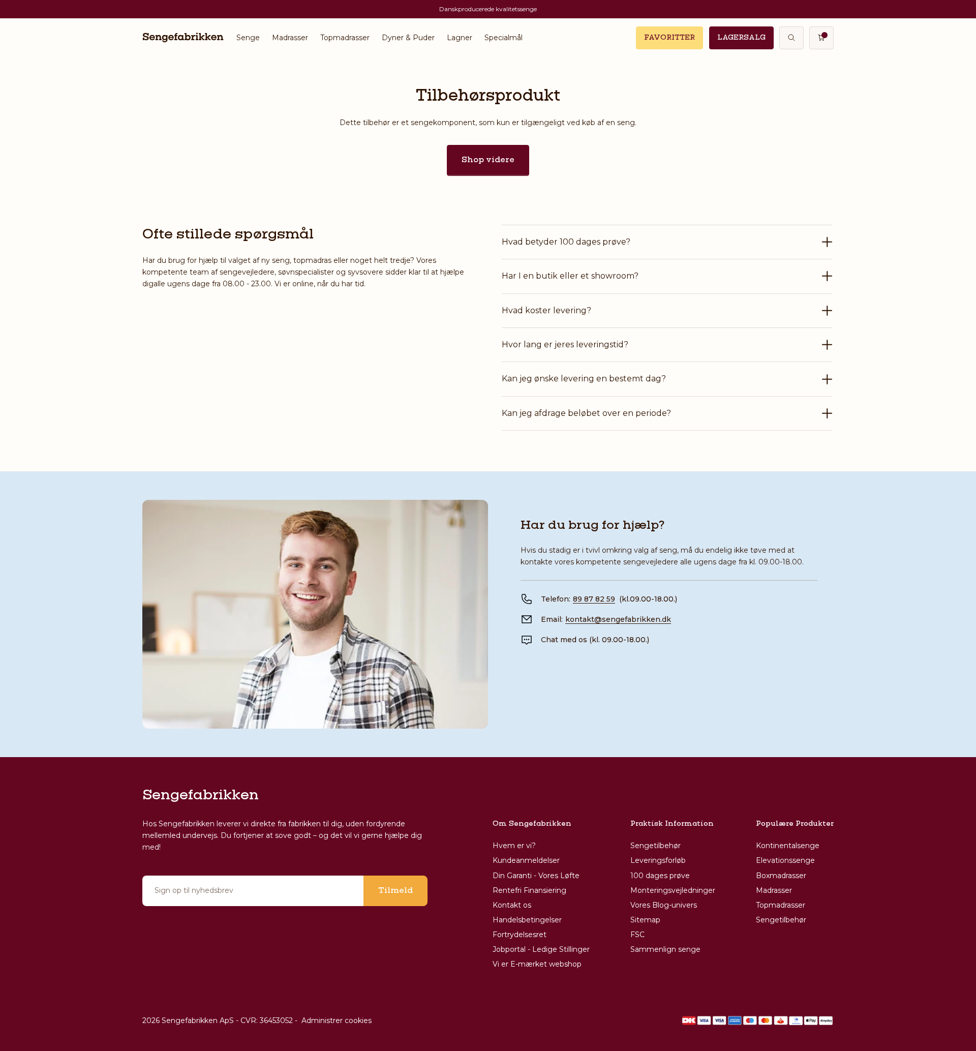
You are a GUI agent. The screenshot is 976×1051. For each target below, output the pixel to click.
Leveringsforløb (658, 860)
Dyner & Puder (408, 37)
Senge (248, 37)
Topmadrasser (345, 37)
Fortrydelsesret (519, 934)
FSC (637, 934)
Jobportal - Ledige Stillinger (541, 949)
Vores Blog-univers (663, 905)
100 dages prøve (660, 875)
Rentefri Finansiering (529, 890)
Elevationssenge (785, 860)
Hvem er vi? (514, 845)
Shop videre (488, 160)
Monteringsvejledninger (672, 890)
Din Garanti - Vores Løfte (536, 875)
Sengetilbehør (655, 845)
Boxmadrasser (781, 875)
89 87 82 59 (594, 599)
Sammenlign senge (665, 949)
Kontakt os (512, 905)
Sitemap (645, 919)
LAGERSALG (741, 37)
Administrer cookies (336, 1020)
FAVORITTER (669, 37)
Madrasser (290, 37)
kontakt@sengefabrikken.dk (618, 619)
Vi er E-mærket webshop (537, 964)
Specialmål (503, 37)
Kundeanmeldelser (526, 860)
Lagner (459, 37)
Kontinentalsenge (787, 845)
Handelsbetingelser (527, 919)
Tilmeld (395, 891)
